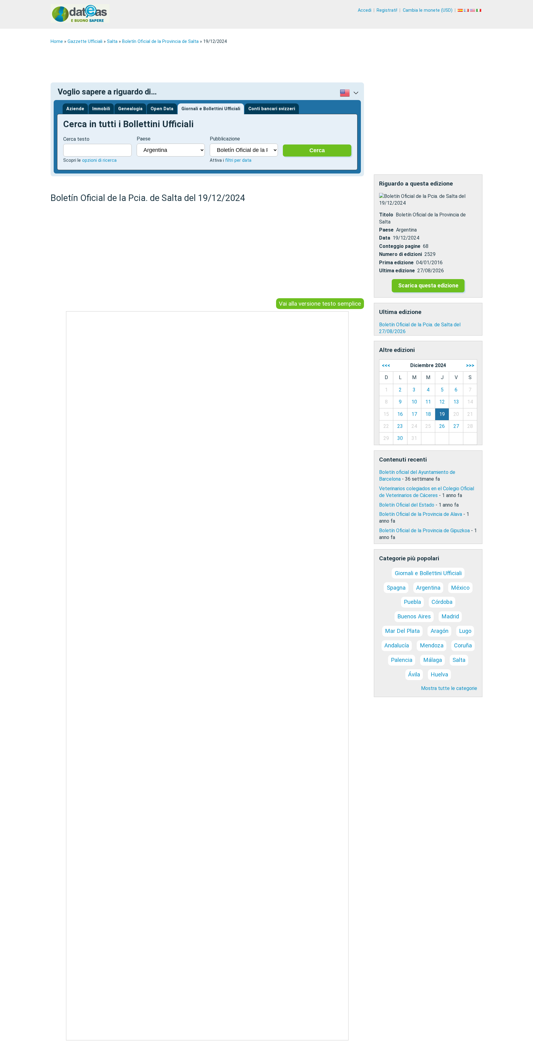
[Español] (461, 10)
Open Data (162, 108)
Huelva (439, 674)
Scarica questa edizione (428, 285)
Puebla (412, 602)
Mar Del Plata (402, 631)
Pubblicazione (225, 139)
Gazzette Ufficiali (85, 41)
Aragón (439, 631)
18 (428, 414)
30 (400, 438)
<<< (386, 365)
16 (400, 414)
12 (442, 402)
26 (442, 426)
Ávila (414, 674)
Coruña (463, 645)
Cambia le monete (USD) (427, 10)
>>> (470, 365)
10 (414, 402)
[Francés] (467, 10)
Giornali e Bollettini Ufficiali (210, 108)
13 (456, 402)
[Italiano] (479, 10)
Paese (144, 139)
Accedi (364, 10)
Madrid (450, 616)
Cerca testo (76, 139)
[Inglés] (473, 10)
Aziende (75, 108)
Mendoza (432, 645)
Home (57, 41)
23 (400, 426)
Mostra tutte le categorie (449, 688)
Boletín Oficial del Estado (406, 505)
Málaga (432, 660)
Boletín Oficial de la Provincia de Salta (160, 41)
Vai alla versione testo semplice (320, 303)
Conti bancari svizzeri (271, 108)
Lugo (465, 631)
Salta (112, 41)
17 (414, 414)
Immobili (101, 108)
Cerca (317, 150)
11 (428, 402)
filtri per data (238, 160)
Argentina (428, 587)
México (460, 587)
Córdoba (442, 602)
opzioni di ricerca (99, 160)
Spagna (396, 587)
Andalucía (396, 645)
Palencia (401, 660)
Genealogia (130, 108)
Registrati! (387, 10)
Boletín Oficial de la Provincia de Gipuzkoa (424, 530)
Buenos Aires (414, 616)
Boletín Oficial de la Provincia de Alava (420, 514)
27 (456, 426)
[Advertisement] (236, 63)
